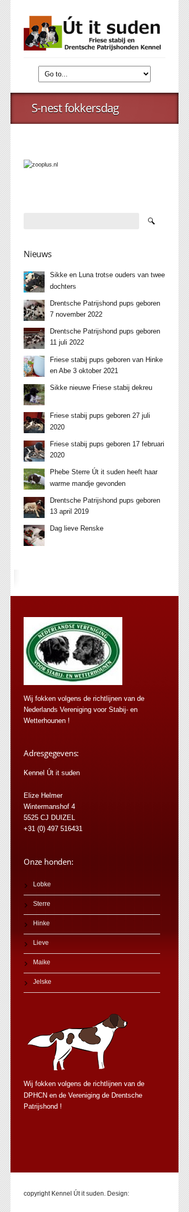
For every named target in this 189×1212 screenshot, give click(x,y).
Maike (41, 962)
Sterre (41, 904)
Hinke (41, 923)
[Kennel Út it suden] (94, 33)
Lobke (42, 884)
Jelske (42, 982)
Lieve (41, 943)
